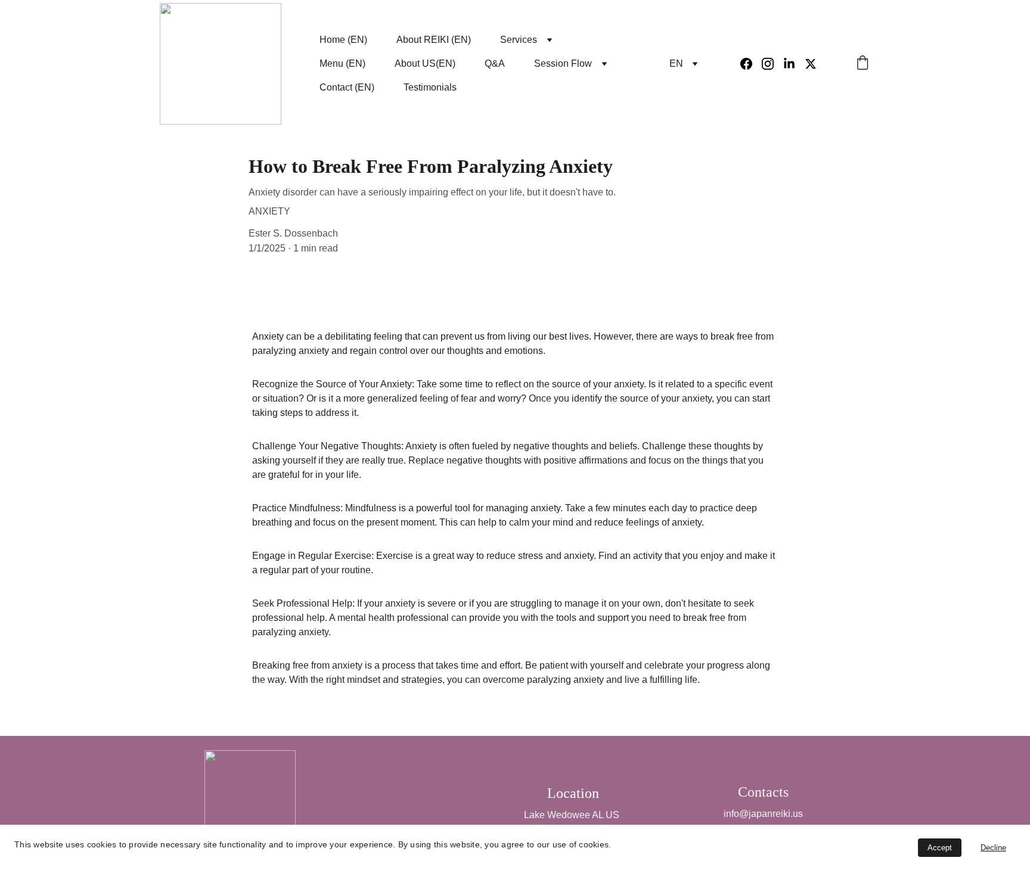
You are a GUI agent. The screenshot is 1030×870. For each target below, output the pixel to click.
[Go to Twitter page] (811, 64)
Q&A (495, 63)
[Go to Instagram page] (772, 64)
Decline (993, 847)
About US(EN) (425, 63)
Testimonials (430, 87)
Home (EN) (343, 40)
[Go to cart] (862, 64)
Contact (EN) (346, 87)
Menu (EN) (342, 63)
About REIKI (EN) (433, 40)
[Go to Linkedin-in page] (794, 64)
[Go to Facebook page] (751, 64)
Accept (939, 847)
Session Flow (563, 63)
